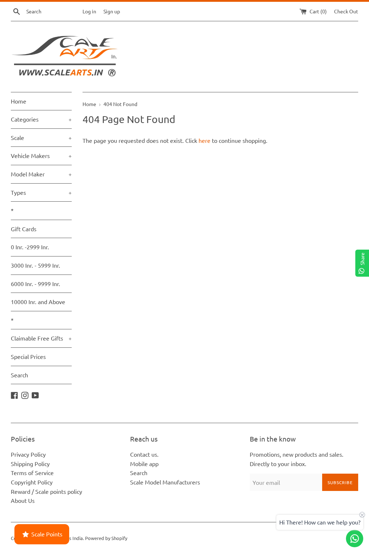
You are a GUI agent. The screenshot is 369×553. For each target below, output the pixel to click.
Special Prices (28, 356)
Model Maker (41, 173)
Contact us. (144, 454)
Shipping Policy (30, 463)
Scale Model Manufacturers (165, 482)
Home (18, 101)
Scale (41, 137)
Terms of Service (32, 472)
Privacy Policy (28, 454)
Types (41, 192)
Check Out (346, 11)
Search (19, 374)
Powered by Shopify (106, 538)
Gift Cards (23, 228)
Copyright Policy (32, 482)
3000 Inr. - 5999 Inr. (35, 265)
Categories (41, 119)
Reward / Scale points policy (46, 491)
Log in (89, 11)
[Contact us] (354, 538)
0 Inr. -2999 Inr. (30, 246)
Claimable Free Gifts (41, 338)
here (204, 140)
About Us (23, 500)
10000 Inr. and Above (38, 301)
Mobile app (144, 463)
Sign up (111, 11)
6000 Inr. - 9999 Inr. (35, 283)
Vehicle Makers (41, 155)
